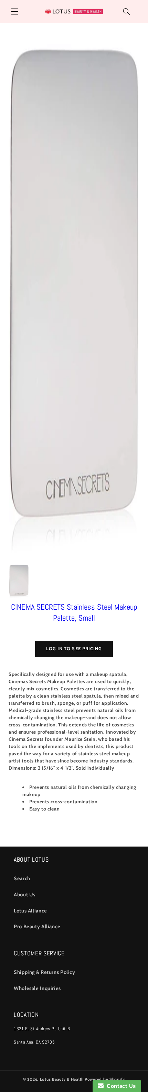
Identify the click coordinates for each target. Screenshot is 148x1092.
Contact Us (120, 1086)
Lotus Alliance (30, 911)
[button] (14, 11)
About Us (24, 895)
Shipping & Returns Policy (44, 972)
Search (22, 878)
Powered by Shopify (105, 1079)
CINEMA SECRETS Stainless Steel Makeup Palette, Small (74, 612)
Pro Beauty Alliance (37, 926)
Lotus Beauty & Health (62, 1079)
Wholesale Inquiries (37, 988)
